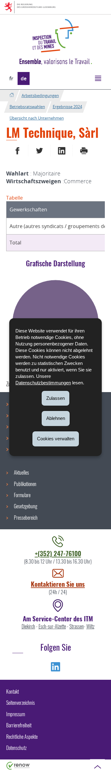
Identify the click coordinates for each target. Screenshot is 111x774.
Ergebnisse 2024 (67, 106)
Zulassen (55, 397)
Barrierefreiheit (18, 725)
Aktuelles (21, 472)
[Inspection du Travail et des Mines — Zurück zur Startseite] (55, 36)
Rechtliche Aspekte (22, 736)
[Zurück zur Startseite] (11, 95)
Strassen (76, 626)
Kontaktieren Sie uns (58, 584)
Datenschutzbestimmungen (43, 382)
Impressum (15, 714)
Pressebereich (26, 517)
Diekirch (28, 626)
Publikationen (25, 484)
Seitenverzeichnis (20, 702)
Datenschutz (16, 747)
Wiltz (90, 626)
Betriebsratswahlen (27, 106)
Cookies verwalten (55, 438)
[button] (98, 78)
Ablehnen (55, 418)
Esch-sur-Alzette (52, 626)
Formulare (22, 495)
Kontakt (12, 691)
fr (11, 78)
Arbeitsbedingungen (40, 95)
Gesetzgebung (25, 506)
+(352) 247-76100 (58, 553)
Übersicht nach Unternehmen (37, 118)
